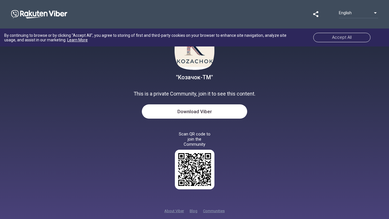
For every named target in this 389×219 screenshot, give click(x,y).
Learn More (77, 40)
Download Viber (194, 111)
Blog (193, 211)
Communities (214, 211)
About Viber (174, 211)
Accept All (342, 37)
